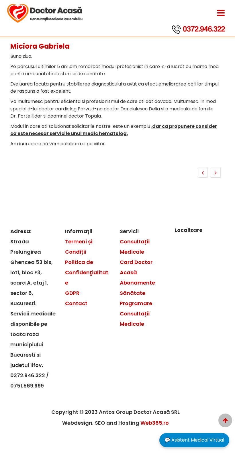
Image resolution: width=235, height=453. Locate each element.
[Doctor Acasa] (221, 13)
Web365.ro (154, 422)
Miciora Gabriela (40, 46)
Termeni (76, 241)
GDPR (72, 293)
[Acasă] (225, 420)
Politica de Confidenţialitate (86, 272)
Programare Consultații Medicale (136, 313)
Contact (76, 303)
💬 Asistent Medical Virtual (194, 440)
